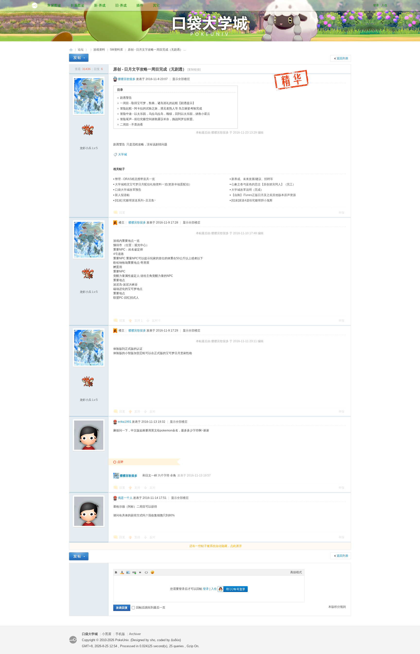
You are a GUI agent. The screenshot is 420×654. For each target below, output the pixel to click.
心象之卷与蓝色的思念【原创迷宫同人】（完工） (263, 184)
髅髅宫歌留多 (126, 79)
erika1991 (124, 421)
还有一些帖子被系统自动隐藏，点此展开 (215, 546)
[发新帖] (78, 58)
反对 (156, 320)
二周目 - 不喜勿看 (131, 124)
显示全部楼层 (181, 79)
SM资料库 (116, 49)
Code (146, 572)
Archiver (135, 634)
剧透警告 (126, 97)
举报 (341, 212)
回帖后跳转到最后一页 (150, 607)
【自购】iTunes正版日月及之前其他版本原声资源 (263, 195)
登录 (376, 5)
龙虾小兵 (85, 148)
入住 (384, 5)
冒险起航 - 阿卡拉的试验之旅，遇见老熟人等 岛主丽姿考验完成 (161, 108)
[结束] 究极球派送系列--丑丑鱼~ (135, 200)
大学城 (122, 154)
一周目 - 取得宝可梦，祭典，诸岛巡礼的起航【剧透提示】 (157, 103)
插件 (139, 5)
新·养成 (99, 5)
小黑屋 (106, 634)
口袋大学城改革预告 (128, 189)
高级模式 (296, 572)
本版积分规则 (337, 607)
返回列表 (342, 58)
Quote (140, 572)
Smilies (152, 572)
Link (134, 572)
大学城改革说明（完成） (247, 189)
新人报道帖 (122, 195)
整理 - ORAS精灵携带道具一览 (135, 179)
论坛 (81, 49)
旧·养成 (121, 5)
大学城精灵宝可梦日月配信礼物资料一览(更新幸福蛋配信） (153, 184)
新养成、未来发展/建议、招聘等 (252, 179)
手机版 (120, 634)
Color (122, 572)
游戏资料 (99, 49)
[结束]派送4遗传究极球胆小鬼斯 (251, 200)
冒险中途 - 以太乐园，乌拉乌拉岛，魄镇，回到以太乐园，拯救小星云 (165, 114)
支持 (138, 320)
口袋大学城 (71, 49)
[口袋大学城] (35, 5)
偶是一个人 (125, 498)
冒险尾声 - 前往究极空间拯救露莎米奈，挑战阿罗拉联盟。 (157, 119)
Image (128, 572)
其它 (156, 5)
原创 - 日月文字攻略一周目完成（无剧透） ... (157, 49)
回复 (122, 212)
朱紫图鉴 (54, 5)
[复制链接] (194, 69)
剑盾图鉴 (77, 5)
